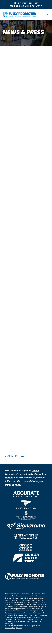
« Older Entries (14, 456)
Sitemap (19, 628)
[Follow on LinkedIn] (18, 586)
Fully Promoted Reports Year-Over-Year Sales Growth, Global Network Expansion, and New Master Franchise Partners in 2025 (23, 158)
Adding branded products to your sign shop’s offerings (24, 339)
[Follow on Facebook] (7, 586)
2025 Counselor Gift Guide (22, 199)
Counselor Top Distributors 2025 (24, 269)
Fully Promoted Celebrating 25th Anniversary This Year (24, 406)
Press (11, 101)
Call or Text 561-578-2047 (26, 5)
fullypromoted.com (27, 3)
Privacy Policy (10, 628)
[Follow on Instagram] (13, 586)
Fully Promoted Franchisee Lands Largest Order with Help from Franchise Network (26, 90)
